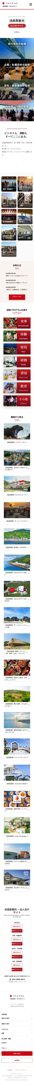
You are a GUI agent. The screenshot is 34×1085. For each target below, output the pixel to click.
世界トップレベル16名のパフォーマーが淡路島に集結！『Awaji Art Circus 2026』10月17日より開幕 (17, 276)
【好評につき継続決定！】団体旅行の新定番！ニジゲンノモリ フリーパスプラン (17, 289)
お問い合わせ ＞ (17, 926)
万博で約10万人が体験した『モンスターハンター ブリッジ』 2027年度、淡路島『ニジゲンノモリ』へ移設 (17, 283)
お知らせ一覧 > (17, 296)
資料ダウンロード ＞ (17, 931)
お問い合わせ (17, 1053)
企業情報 (9, 1070)
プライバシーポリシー (21, 1070)
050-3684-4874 (18, 979)
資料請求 (17, 1060)
